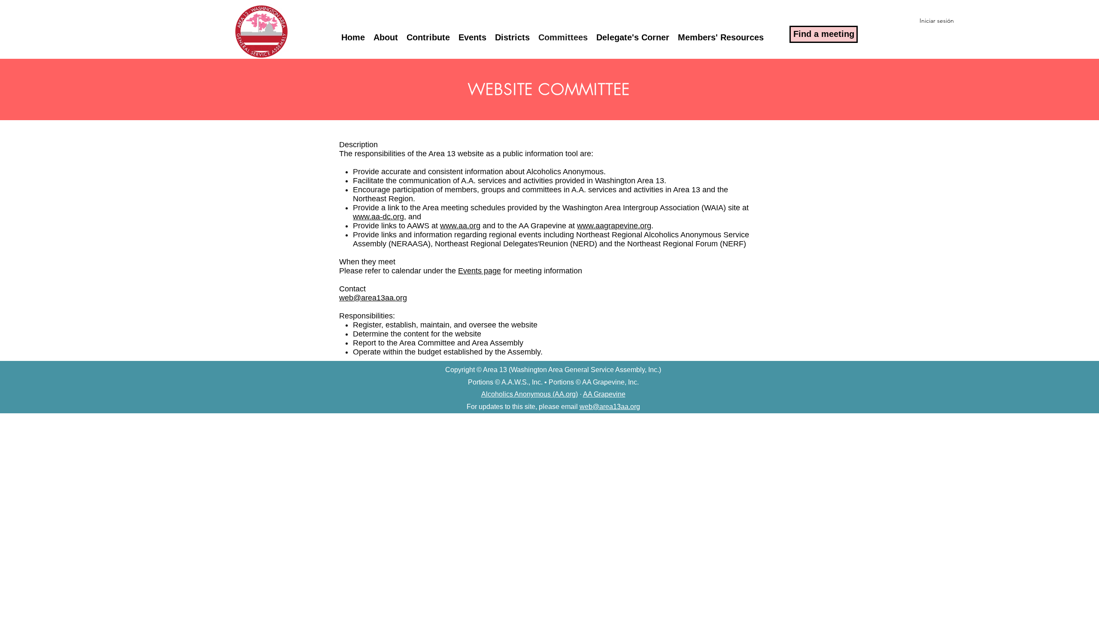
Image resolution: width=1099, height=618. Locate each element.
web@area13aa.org (610, 406)
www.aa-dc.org (378, 216)
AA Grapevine (604, 394)
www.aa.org (460, 225)
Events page (479, 271)
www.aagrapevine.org (614, 225)
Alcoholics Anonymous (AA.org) (529, 394)
